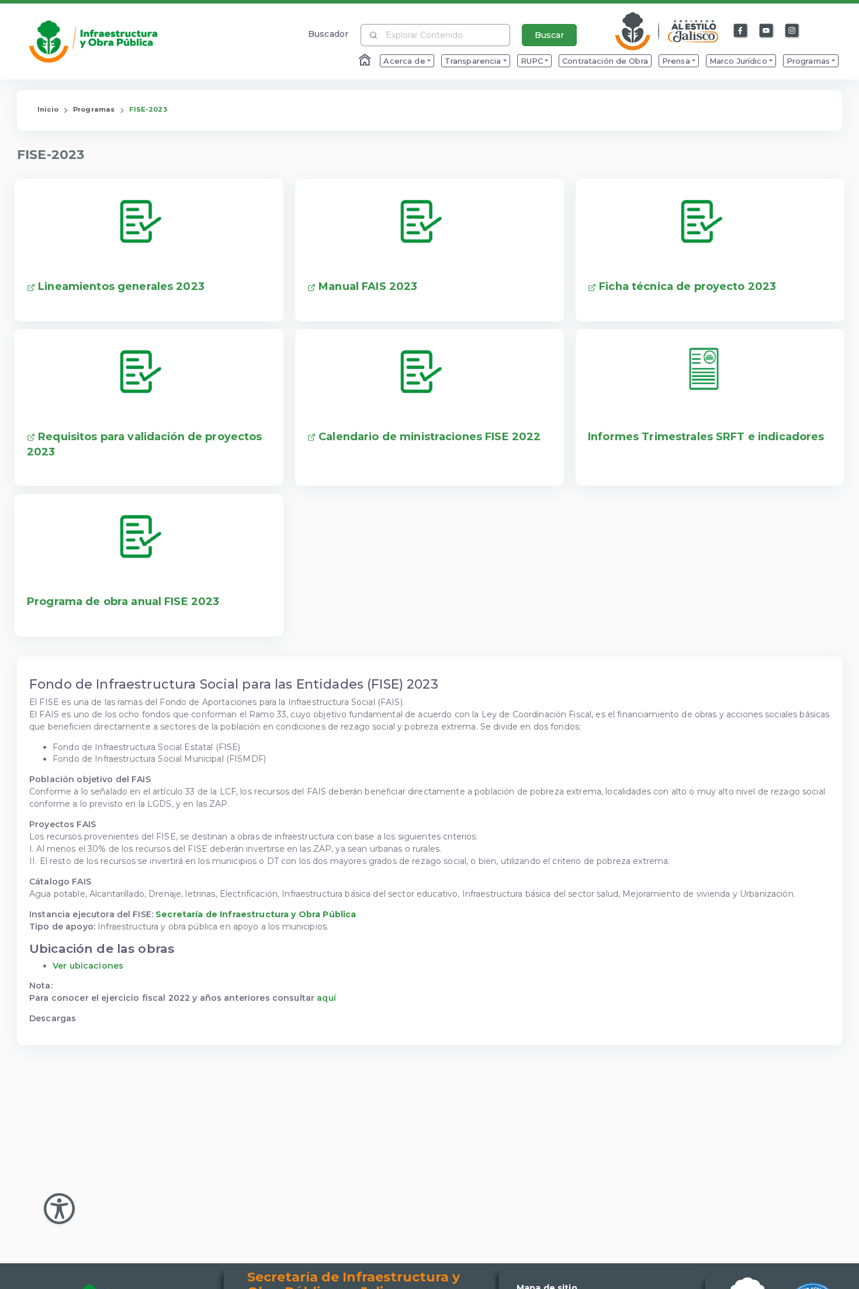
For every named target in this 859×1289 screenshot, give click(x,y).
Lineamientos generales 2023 (120, 286)
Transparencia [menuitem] (473, 60)
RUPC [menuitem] (532, 60)
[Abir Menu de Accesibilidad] (59, 1209)
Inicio (47, 109)
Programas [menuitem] (808, 60)
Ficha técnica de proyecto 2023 (686, 286)
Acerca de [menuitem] (404, 60)
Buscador (328, 33)
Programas (94, 109)
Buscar (549, 35)
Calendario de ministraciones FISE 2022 (428, 436)
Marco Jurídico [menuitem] (738, 60)
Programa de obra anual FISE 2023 (123, 601)
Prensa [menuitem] (676, 60)
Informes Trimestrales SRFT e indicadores (706, 436)
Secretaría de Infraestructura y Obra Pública (255, 914)
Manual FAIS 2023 (366, 286)
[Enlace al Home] (366, 61)
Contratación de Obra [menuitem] (605, 60)
